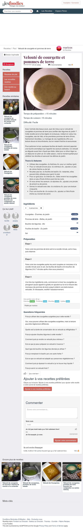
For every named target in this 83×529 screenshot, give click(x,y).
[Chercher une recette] (31, 11)
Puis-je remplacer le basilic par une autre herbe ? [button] (44, 353)
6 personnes (33, 208)
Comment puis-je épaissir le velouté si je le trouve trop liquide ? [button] (49, 363)
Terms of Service (58, 526)
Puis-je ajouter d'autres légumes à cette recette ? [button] (43, 334)
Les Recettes (47, 11)
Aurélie (6, 221)
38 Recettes (67, 50)
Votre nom (29, 421)
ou (27, 432)
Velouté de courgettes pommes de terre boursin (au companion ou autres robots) (10, 199)
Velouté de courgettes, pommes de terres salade (10, 147)
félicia (15, 229)
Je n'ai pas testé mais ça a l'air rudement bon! (42, 429)
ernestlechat (6, 233)
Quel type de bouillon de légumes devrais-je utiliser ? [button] (45, 349)
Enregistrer (10, 64)
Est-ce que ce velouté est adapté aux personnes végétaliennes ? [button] (50, 358)
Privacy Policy (44, 526)
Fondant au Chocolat (20, 521)
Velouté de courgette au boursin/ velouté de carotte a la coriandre (10, 119)
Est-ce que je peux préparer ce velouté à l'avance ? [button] (44, 344)
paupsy (15, 221)
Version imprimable (12, 55)
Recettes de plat (10, 74)
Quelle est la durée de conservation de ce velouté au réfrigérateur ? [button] (51, 329)
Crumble (54, 521)
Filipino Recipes (64, 521)
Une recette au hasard (10, 88)
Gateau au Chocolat (36, 521)
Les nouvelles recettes (9, 80)
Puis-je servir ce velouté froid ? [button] (37, 368)
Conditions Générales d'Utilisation (14, 519)
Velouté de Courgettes (8, 172)
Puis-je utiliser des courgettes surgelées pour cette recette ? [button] (48, 316)
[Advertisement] (41, 30)
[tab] (52, 316)
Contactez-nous (36, 519)
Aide (28, 519)
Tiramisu (47, 521)
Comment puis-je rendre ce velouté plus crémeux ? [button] (44, 339)
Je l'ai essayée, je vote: (34, 434)
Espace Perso (61, 11)
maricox (67, 47)
